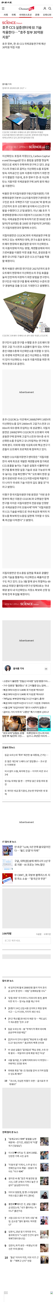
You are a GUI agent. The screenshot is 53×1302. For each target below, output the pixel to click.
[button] (3, 8)
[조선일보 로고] (6, 2)
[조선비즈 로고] (26, 8)
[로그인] (44, 8)
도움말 (39, 934)
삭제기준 (47, 934)
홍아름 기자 (6, 84)
